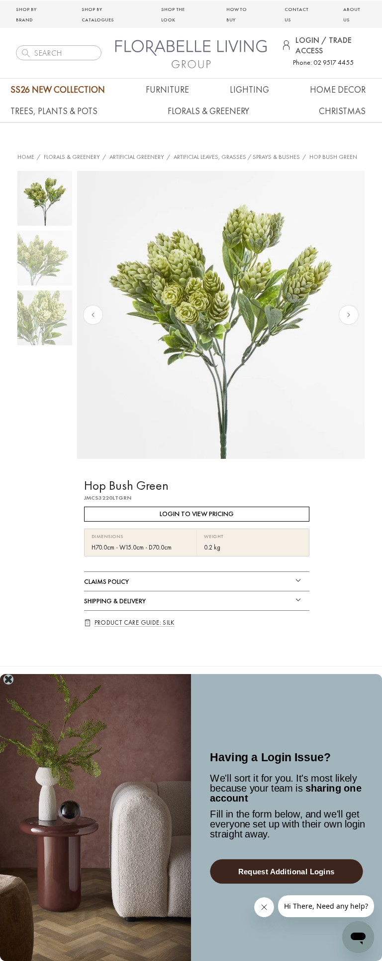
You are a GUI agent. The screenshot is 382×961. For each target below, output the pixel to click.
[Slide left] (93, 315)
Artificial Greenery (136, 157)
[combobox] (58, 52)
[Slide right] (349, 315)
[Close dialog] (8, 679)
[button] (167, 89)
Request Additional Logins (286, 871)
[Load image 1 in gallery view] (44, 198)
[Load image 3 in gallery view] (44, 317)
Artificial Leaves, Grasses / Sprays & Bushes (237, 157)
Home (25, 157)
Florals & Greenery (72, 157)
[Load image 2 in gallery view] (44, 258)
